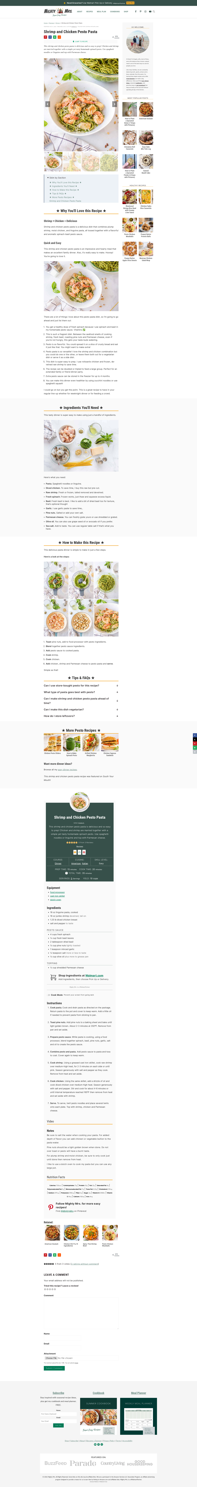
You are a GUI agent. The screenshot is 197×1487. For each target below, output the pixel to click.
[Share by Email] (75, 852)
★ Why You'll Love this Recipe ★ (65, 182)
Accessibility (127, 1441)
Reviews (79, 846)
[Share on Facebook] (50, 37)
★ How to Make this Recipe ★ (64, 190)
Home (46, 23)
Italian (85, 863)
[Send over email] (54, 37)
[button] (47, 104)
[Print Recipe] (79, 852)
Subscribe (58, 1393)
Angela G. (81, 823)
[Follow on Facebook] (135, 11)
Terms (118, 1441)
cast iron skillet (57, 896)
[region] (81, 114)
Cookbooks (115, 12)
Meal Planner (138, 1393)
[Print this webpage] (195, 752)
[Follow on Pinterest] (140, 11)
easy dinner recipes (67, 769)
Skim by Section (57, 178)
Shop (126, 12)
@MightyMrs (67, 1211)
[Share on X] (195, 739)
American (76, 863)
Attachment (50, 1353)
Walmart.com (94, 975)
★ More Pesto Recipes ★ (61, 197)
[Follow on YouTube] (150, 11)
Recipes (89, 12)
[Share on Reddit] (59, 37)
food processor (57, 892)
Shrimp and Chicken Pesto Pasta (65, 201)
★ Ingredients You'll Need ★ (63, 186)
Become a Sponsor (94, 1441)
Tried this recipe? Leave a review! (61, 1286)
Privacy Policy (109, 1441)
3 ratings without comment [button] (84, 1264)
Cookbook (98, 1393)
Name (47, 1333)
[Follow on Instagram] (145, 11)
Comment (49, 1295)
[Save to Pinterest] (45, 37)
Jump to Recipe (81, 41)
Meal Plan (101, 12)
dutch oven (55, 899)
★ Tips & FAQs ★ (57, 193)
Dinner (58, 23)
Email (46, 1343)
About (79, 12)
